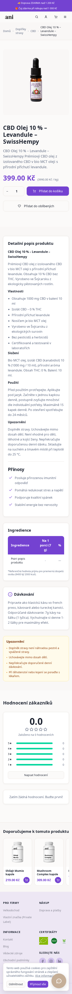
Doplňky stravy (21, 31)
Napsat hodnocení (36, 775)
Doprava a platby (50, 910)
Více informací (44, 976)
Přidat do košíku (51, 191)
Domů (7, 31)
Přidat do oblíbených (39, 206)
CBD (33, 31)
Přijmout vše (38, 984)
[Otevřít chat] (58, 980)
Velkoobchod (11, 910)
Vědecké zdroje (12, 953)
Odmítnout (16, 984)
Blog (6, 946)
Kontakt (8, 939)
